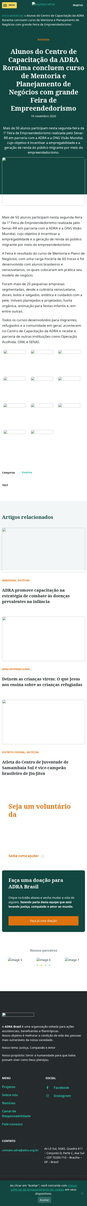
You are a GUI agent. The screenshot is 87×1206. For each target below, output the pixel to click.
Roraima (43, 39)
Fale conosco (12, 1124)
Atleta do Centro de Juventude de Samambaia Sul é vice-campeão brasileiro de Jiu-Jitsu (35, 767)
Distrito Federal (13, 752)
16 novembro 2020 (43, 116)
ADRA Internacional (16, 669)
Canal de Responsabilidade (16, 1113)
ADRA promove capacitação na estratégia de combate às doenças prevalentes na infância (36, 595)
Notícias (18, 15)
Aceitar (44, 1200)
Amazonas (9, 580)
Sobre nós (10, 1095)
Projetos (8, 1087)
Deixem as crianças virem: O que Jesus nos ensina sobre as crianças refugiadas (42, 681)
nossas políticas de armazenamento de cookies (44, 1187)
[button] (9, 5)
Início (6, 15)
